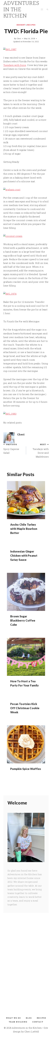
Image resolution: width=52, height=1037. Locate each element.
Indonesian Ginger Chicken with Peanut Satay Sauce (23, 555)
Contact (37, 1022)
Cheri (19, 38)
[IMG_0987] (26, 49)
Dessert (21, 25)
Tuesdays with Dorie (14, 65)
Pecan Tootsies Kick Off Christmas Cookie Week (24, 708)
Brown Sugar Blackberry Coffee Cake (22, 620)
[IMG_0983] (26, 414)
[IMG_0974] (26, 294)
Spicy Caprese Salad (11, 448)
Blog (29, 1018)
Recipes (31, 25)
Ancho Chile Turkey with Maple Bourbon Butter (23, 528)
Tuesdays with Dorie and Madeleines (41, 450)
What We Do (13, 1018)
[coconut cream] (26, 236)
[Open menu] (41, 9)
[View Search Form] (47, 9)
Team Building (18, 1022)
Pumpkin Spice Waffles (25, 768)
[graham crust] (26, 189)
